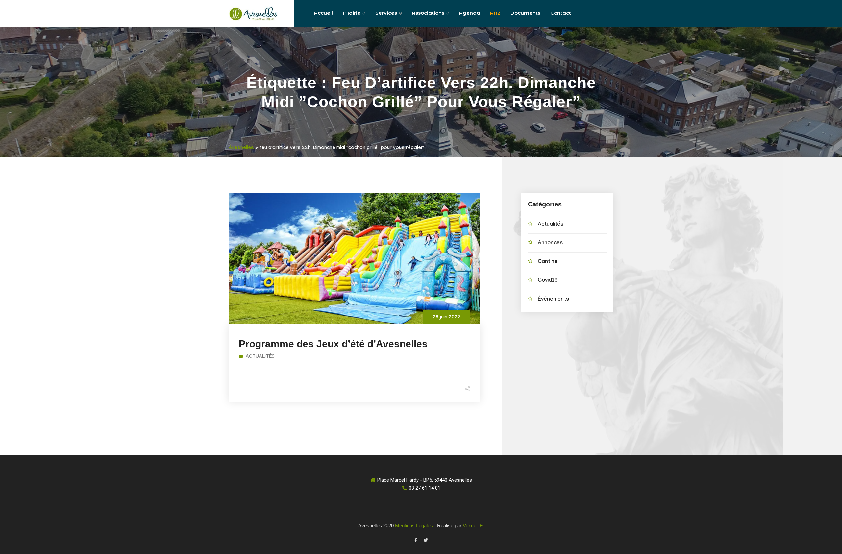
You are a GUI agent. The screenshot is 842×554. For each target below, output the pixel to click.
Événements (553, 300)
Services (386, 13)
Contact (560, 13)
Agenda (469, 13)
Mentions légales (414, 525)
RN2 (495, 13)
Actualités (260, 357)
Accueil (323, 13)
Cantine (547, 262)
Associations (428, 13)
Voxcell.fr (473, 525)
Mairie (351, 13)
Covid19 (547, 281)
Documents (525, 13)
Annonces (550, 243)
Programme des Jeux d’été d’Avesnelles (333, 343)
